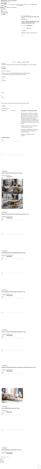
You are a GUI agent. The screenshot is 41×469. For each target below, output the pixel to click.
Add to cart (29, 28)
